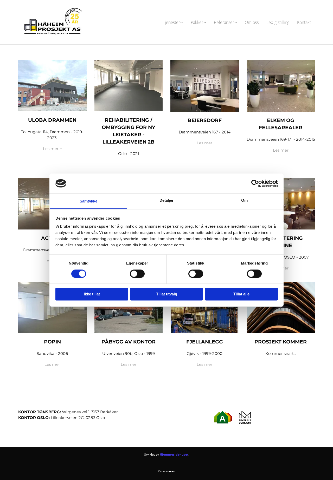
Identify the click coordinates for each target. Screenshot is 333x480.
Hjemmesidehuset (174, 454)
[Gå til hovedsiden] (52, 22)
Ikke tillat (92, 294)
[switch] (137, 273)
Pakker (197, 22)
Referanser (224, 22)
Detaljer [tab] (166, 200)
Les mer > (52, 148)
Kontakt (304, 22)
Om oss (252, 22)
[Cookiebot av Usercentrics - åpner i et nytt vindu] (255, 183)
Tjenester (171, 22)
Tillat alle (241, 294)
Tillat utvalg (166, 294)
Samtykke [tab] (89, 201)
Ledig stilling (277, 22)
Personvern (166, 471)
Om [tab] (244, 200)
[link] (173, 22)
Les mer (204, 142)
